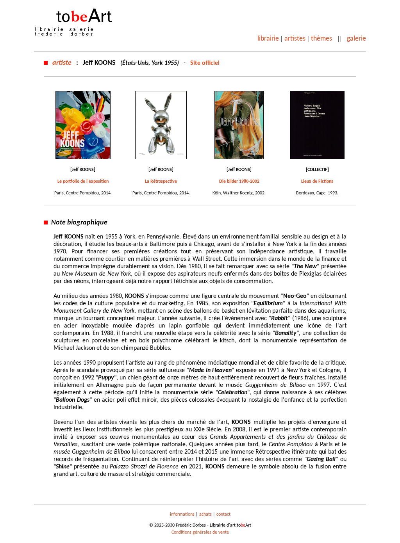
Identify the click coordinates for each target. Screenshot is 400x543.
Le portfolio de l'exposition (83, 181)
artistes (294, 39)
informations (182, 514)
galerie (356, 39)
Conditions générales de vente (200, 532)
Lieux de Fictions (317, 181)
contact (223, 514)
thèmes (321, 39)
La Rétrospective (161, 181)
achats (205, 514)
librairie (268, 39)
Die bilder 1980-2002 (239, 181)
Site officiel (205, 63)
